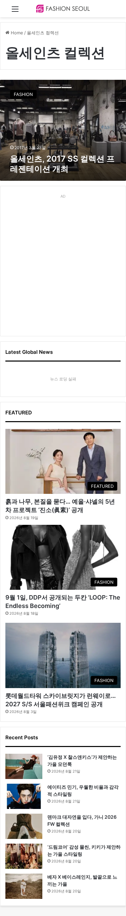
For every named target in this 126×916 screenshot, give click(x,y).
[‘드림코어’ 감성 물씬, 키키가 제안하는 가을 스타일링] (23, 856)
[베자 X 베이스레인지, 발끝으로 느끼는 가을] (23, 886)
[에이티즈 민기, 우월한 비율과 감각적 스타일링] (23, 796)
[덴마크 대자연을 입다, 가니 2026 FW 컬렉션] (23, 826)
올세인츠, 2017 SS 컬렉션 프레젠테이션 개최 (62, 164)
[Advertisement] (63, 264)
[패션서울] (63, 8)
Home (16, 32)
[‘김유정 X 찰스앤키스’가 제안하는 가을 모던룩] (23, 766)
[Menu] (15, 11)
